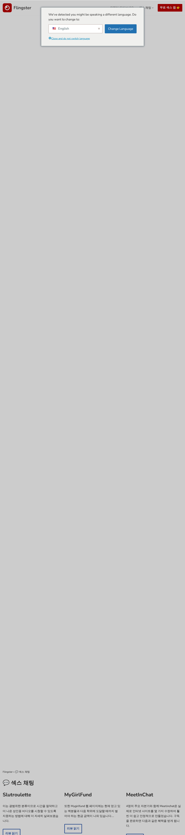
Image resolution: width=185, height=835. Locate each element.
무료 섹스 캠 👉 (170, 8)
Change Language (120, 29)
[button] (152, 7)
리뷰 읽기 (71, 829)
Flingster (8, 772)
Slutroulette (17, 794)
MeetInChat (139, 794)
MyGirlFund (78, 794)
